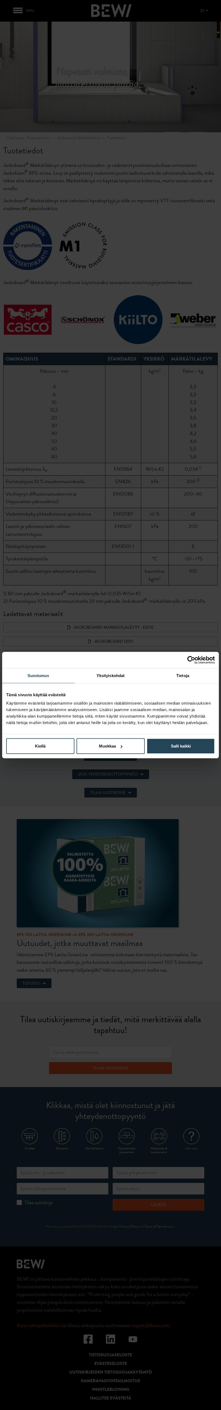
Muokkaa (107, 746)
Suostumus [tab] (38, 675)
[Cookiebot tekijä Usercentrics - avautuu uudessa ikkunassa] (191, 660)
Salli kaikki (181, 746)
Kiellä (40, 746)
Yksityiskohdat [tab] (110, 675)
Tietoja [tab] (182, 675)
